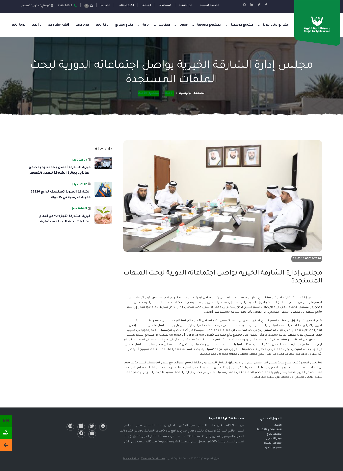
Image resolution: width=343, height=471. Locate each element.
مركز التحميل (273, 438)
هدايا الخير (82, 25)
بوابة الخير (18, 25)
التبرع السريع (124, 25)
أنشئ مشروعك (58, 25)
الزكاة (145, 25)
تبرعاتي (45, 6)
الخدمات (146, 5)
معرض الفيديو (272, 443)
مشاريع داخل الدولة (276, 25)
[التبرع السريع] (6, 433)
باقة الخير (102, 25)
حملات (183, 25)
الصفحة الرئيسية (209, 5)
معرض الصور (273, 447)
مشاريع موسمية (241, 25)
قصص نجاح (274, 434)
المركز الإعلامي (126, 5)
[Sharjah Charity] (317, 24)
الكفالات (164, 25)
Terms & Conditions (153, 459)
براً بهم (36, 25)
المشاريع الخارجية (209, 25)
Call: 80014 (65, 6)
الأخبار (278, 425)
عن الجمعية (185, 5)
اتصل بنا (105, 5)
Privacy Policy (131, 459)
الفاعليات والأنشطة (269, 430)
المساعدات (165, 5)
